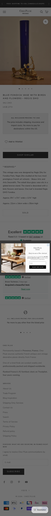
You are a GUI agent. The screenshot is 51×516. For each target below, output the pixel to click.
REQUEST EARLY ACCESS (37, 267)
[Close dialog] (48, 245)
